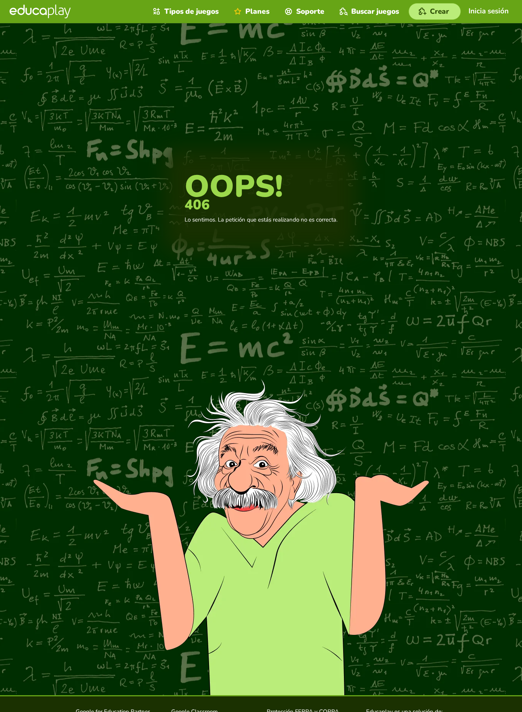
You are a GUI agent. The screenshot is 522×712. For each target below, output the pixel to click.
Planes (257, 11)
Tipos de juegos (191, 11)
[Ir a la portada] (40, 11)
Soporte (310, 11)
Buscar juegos (375, 11)
